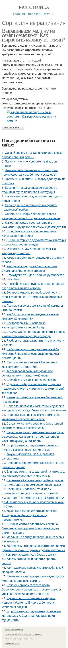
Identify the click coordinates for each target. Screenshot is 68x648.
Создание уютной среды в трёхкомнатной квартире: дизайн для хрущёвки (32, 425)
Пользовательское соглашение (29, 634)
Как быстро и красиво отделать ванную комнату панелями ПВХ (30, 316)
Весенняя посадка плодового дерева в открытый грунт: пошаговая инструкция (29, 189)
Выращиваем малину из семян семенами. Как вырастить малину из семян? (33, 35)
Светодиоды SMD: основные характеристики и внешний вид (24, 325)
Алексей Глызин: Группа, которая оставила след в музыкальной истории (33, 286)
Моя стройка (34, 7)
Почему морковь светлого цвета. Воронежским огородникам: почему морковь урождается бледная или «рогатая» (32, 589)
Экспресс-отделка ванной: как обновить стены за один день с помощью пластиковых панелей (32, 296)
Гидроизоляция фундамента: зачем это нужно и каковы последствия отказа (30, 447)
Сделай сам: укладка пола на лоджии (32, 380)
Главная (19, 14)
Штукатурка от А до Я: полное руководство (35, 275)
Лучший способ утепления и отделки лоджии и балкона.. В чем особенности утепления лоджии (28, 602)
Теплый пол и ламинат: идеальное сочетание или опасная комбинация (27, 373)
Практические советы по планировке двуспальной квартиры (29, 233)
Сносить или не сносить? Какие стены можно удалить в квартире (30, 364)
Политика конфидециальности (18, 638)
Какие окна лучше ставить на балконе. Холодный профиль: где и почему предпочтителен (30, 515)
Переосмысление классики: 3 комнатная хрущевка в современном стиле (31, 417)
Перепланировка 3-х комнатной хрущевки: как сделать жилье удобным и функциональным (34, 408)
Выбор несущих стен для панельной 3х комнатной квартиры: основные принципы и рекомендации (31, 353)
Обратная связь (12, 643)
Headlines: (13, 279)
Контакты (9, 634)
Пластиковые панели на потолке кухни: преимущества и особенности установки (30, 172)
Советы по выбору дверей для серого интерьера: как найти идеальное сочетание (31, 216)
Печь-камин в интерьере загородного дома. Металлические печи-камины (33, 578)
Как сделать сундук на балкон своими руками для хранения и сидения (29, 268)
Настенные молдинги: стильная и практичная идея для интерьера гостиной (30, 491)
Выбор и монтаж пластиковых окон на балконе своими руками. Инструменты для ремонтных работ (30, 528)
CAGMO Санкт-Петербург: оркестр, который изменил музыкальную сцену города (33, 334)
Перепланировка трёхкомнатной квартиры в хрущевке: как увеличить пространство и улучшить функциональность (33, 436)
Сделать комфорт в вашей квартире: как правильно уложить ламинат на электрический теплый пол (33, 388)
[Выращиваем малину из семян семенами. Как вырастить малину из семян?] (34, 116)
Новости (34, 14)
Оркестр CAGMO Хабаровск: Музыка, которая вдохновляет (29, 251)
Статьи (48, 14)
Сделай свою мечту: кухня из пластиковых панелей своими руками (32, 154)
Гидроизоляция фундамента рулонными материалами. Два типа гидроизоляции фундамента (31, 615)
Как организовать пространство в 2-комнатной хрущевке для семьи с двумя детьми (34, 224)
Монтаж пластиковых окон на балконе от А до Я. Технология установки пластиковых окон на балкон (33, 502)
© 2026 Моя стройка (14, 629)
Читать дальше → (13, 127)
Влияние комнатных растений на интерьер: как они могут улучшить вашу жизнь (33, 473)
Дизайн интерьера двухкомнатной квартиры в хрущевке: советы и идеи (34, 242)
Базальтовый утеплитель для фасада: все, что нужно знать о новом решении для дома (33, 482)
